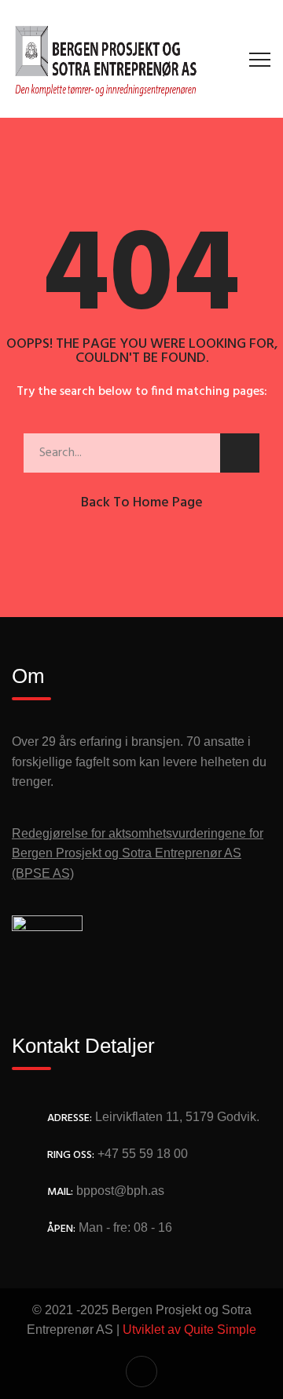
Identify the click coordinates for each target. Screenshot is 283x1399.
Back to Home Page (142, 502)
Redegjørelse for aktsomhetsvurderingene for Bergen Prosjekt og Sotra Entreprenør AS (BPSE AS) (137, 853)
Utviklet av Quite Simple (189, 1329)
